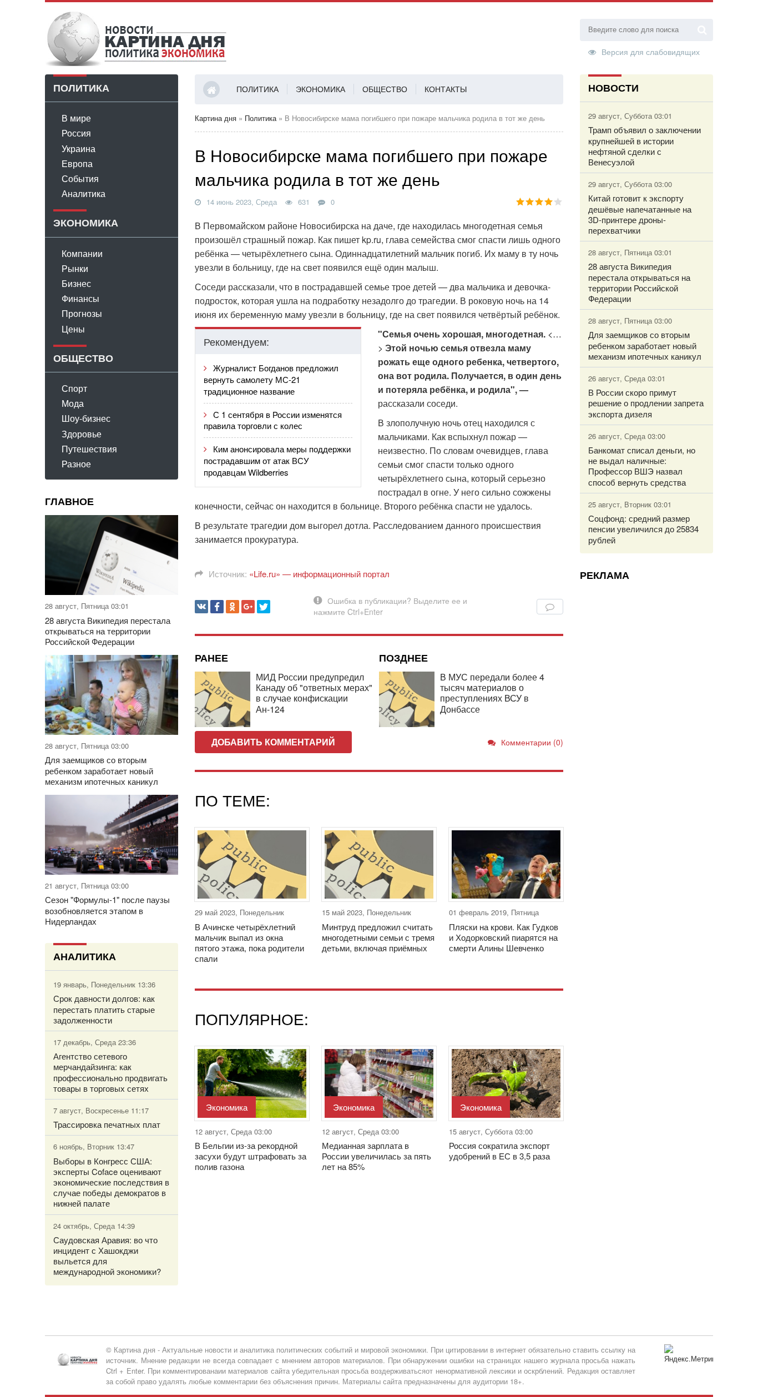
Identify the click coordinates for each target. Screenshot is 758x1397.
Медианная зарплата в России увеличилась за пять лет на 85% (376, 1156)
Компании (82, 253)
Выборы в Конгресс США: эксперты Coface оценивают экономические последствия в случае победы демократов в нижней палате (111, 1182)
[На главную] (136, 38)
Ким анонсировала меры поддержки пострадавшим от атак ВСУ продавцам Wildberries (277, 460)
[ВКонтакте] (201, 606)
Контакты (446, 88)
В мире (76, 118)
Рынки (75, 268)
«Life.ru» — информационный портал (319, 573)
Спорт (74, 388)
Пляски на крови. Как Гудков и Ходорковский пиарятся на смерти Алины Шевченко (503, 937)
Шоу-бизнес (86, 418)
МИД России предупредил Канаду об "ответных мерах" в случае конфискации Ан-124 (314, 693)
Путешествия (89, 448)
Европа (77, 163)
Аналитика (83, 193)
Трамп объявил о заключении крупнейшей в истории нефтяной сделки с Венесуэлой (644, 145)
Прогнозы (82, 313)
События (80, 178)
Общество (384, 88)
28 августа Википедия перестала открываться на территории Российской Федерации (107, 631)
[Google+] (248, 606)
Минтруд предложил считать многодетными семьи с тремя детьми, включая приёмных (378, 937)
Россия (76, 133)
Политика (257, 88)
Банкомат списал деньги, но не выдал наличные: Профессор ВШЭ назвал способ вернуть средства (641, 466)
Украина (78, 148)
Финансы (80, 298)
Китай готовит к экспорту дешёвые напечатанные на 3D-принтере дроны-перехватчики (639, 214)
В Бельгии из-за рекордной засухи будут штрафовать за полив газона (250, 1156)
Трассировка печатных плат (106, 1124)
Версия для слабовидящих (651, 51)
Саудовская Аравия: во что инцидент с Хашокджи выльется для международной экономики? (107, 1255)
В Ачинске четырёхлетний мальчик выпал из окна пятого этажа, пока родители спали (249, 942)
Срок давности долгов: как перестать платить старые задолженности (104, 1009)
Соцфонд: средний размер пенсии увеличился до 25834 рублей (643, 529)
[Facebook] (217, 606)
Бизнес (76, 283)
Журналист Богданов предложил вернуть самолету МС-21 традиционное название (271, 379)
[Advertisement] (646, 755)
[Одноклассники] (232, 606)
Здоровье (82, 433)
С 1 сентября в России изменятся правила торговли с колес (273, 420)
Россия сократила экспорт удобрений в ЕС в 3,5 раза (499, 1150)
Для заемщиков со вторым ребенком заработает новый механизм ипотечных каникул (101, 770)
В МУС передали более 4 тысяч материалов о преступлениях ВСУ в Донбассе (492, 693)
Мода (73, 403)
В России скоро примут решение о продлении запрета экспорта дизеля (646, 403)
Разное (76, 463)
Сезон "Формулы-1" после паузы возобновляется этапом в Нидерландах (107, 910)
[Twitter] (263, 606)
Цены (73, 328)
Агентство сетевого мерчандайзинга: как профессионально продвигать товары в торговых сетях (110, 1072)
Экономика (320, 88)
